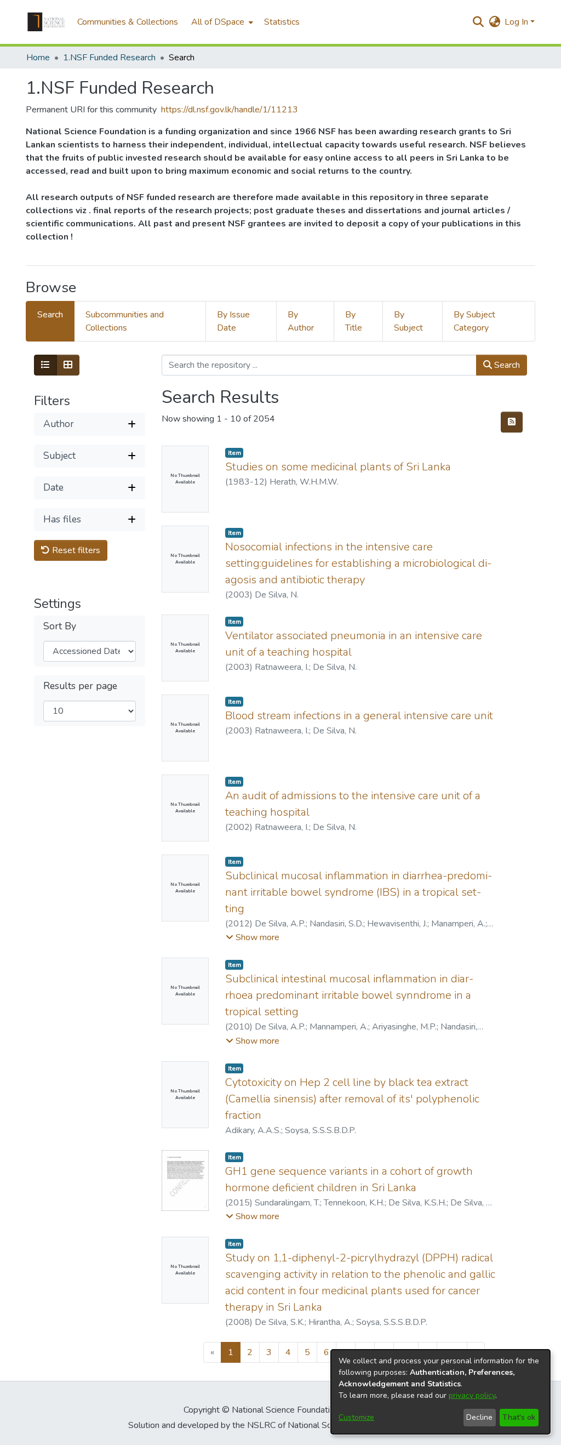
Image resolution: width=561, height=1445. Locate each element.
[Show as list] (45, 365)
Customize (356, 1417)
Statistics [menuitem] (282, 22)
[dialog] (440, 1392)
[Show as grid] (67, 365)
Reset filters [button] (75, 550)
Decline (479, 1417)
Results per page (80, 686)
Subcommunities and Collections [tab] (124, 321)
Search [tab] (50, 315)
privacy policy (472, 1395)
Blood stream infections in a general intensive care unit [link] (359, 715)
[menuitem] (221, 22)
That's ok (518, 1417)
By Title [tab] (353, 321)
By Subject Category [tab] (474, 321)
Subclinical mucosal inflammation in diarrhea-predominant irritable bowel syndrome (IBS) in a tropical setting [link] (358, 892)
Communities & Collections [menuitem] (127, 22)
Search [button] (506, 365)
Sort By (59, 626)
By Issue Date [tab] (233, 321)
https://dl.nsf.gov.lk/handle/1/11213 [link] (229, 110)
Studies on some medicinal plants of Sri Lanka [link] (338, 466)
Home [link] (38, 58)
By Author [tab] (301, 321)
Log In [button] (517, 22)
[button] (46, 22)
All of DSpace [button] (217, 22)
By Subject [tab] (408, 321)
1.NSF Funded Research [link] (109, 58)
